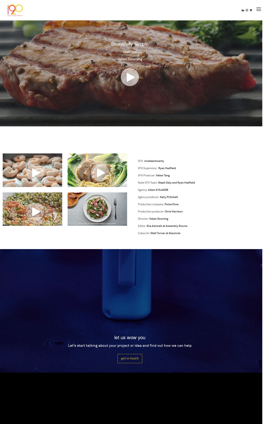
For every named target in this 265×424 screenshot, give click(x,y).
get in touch (130, 358)
